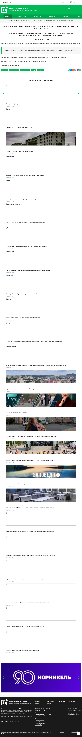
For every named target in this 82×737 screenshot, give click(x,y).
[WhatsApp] (80, 70)
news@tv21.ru (38, 724)
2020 (24, 20)
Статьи (77, 16)
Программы (22, 16)
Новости (7, 16)
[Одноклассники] (73, 70)
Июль (29, 20)
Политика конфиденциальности (62, 732)
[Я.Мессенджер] (69, 70)
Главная (11, 20)
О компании (37, 16)
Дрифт (33, 70)
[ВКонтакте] (71, 70)
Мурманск (4, 70)
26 (34, 20)
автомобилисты (25, 70)
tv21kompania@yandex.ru (74, 714)
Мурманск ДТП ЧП (68, 50)
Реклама (65, 16)
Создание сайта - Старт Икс (76, 732)
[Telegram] (75, 70)
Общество (40, 70)
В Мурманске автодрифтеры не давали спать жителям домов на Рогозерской (55, 20)
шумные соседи (14, 70)
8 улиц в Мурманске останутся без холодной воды (29, 61)
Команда (52, 16)
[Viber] (78, 70)
